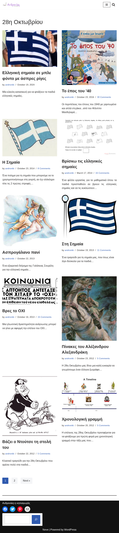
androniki (9, 84)
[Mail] (27, 509)
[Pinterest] (20, 509)
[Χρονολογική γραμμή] (89, 394)
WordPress (70, 529)
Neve (45, 529)
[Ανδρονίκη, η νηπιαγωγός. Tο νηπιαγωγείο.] (11, 4)
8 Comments (44, 168)
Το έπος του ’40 (76, 91)
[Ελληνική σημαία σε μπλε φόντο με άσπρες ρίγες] (29, 48)
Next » (26, 480)
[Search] (113, 4)
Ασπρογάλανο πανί (21, 252)
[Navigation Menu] (106, 4)
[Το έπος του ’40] (89, 57)
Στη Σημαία (72, 244)
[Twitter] (12, 509)
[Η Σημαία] (29, 137)
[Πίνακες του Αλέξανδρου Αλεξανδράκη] (89, 308)
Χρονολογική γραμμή (82, 419)
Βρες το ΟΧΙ (13, 310)
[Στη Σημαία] (89, 216)
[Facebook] (5, 509)
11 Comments (104, 250)
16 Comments (102, 173)
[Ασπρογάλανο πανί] (29, 220)
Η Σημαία (11, 162)
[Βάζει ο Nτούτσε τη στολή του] (29, 406)
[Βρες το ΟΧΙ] (29, 290)
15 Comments (44, 317)
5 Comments (103, 358)
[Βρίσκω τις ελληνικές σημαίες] (89, 137)
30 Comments (104, 97)
